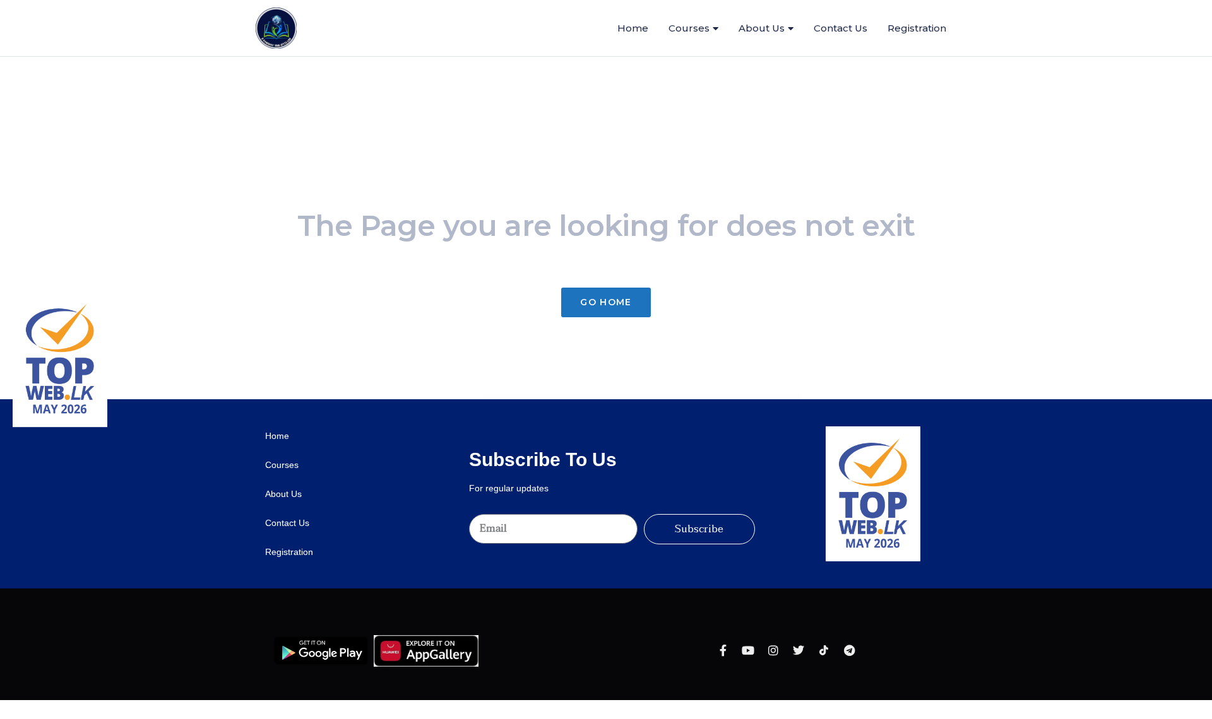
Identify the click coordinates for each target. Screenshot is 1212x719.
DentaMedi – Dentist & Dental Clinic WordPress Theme (515, 396)
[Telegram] (849, 650)
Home (277, 436)
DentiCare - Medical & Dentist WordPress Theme (629, 396)
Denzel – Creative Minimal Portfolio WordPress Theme (706, 396)
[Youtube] (748, 650)
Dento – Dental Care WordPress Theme (686, 396)
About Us (762, 28)
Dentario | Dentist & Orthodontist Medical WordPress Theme (561, 396)
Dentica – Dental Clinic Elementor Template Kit (608, 396)
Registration (289, 552)
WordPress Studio (499, 396)
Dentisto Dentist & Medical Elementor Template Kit (666, 396)
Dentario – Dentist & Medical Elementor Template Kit (538, 396)
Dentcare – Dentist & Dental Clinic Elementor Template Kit (585, 396)
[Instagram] (773, 650)
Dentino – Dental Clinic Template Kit (647, 396)
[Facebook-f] (722, 650)
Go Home (605, 302)
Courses (689, 28)
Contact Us (287, 523)
